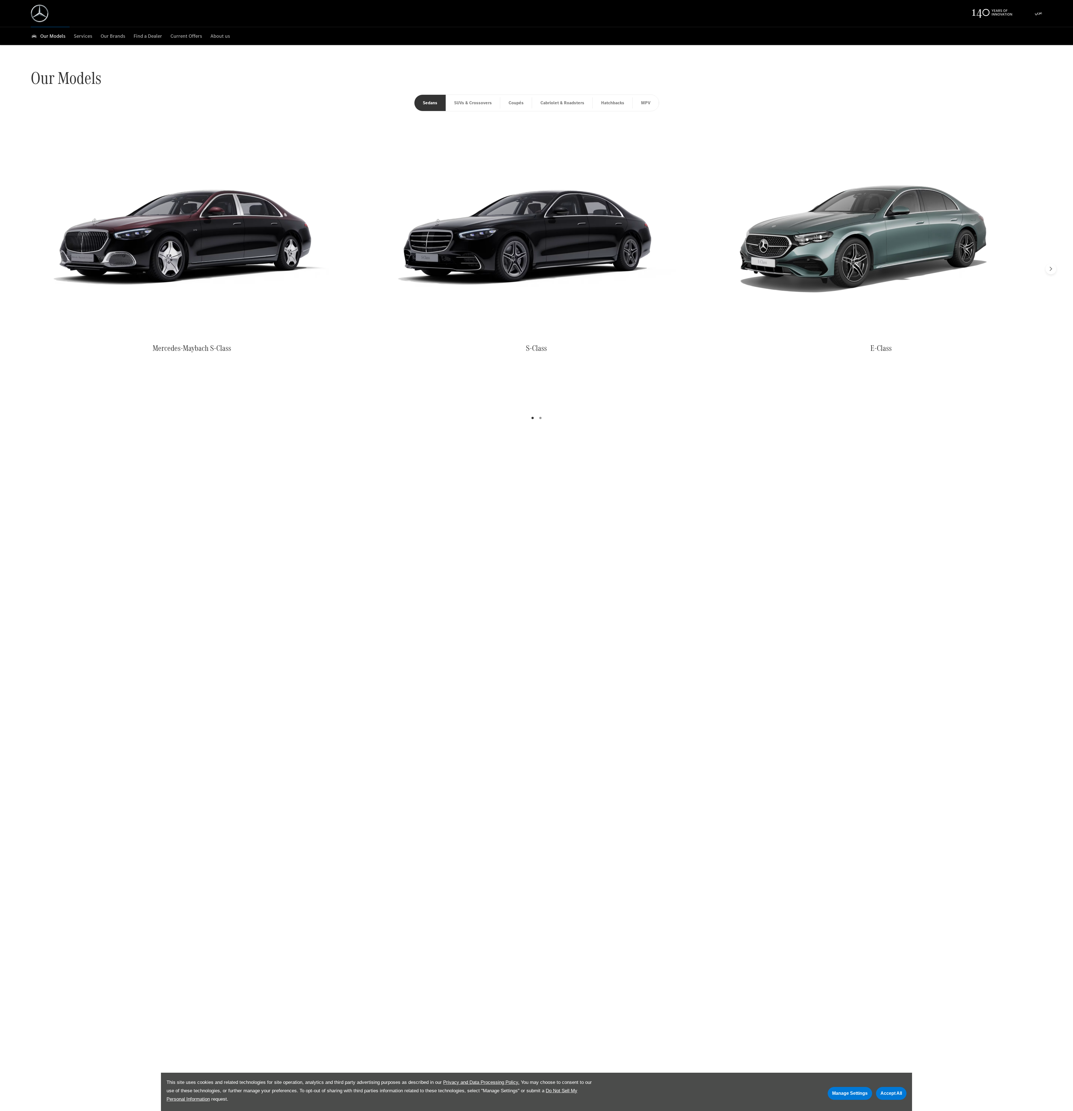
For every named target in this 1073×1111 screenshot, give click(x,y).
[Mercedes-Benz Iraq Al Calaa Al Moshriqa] (40, 13)
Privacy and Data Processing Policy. (481, 1082)
